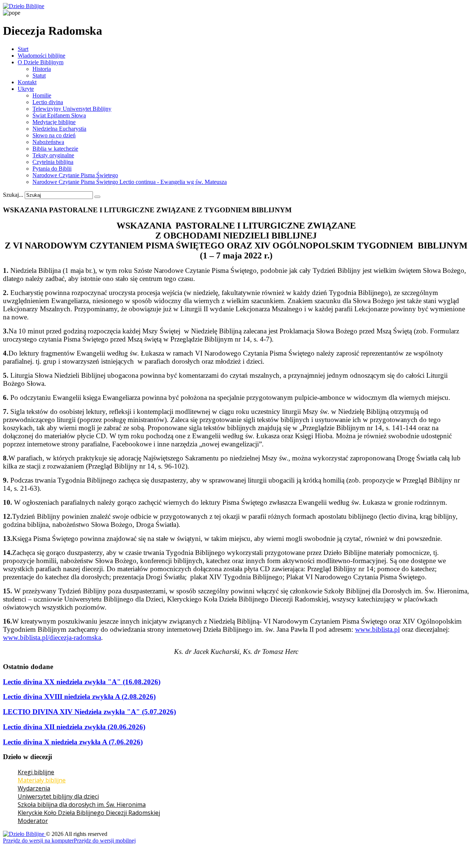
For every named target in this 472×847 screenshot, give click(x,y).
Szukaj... (13, 195)
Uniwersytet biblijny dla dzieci (58, 796)
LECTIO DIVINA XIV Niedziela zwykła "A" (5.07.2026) (89, 712)
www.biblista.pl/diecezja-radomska (52, 637)
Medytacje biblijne (54, 122)
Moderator (33, 821)
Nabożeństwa (48, 142)
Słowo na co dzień (54, 135)
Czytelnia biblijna (52, 162)
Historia (41, 69)
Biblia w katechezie (55, 148)
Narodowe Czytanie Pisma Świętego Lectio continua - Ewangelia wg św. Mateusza (129, 182)
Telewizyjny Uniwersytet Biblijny (71, 109)
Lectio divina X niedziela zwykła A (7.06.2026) (73, 742)
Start (23, 49)
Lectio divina (47, 102)
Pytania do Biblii (52, 168)
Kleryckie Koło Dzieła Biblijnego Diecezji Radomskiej (89, 813)
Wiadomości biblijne (41, 55)
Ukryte (26, 89)
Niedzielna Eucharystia (59, 129)
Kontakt (27, 82)
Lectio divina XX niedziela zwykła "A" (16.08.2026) (81, 682)
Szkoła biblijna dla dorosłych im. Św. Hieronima (82, 804)
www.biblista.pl (377, 629)
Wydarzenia (34, 788)
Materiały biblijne (42, 780)
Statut (39, 75)
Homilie (41, 95)
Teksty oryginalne (53, 155)
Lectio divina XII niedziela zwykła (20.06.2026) (74, 727)
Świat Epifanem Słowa (59, 115)
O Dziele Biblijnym (40, 62)
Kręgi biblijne (36, 772)
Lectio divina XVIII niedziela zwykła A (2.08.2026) (79, 696)
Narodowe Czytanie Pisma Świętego (75, 175)
